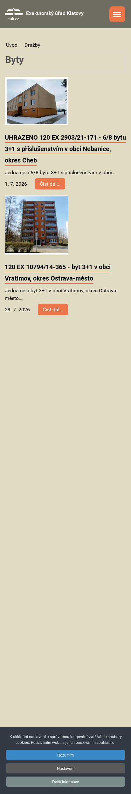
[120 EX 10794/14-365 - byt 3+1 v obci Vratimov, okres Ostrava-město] (36, 225)
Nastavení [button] (65, 768)
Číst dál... (50, 184)
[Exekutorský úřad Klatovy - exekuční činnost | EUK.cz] (14, 14)
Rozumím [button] (65, 755)
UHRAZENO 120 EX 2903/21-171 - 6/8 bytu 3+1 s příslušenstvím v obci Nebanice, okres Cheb (65, 149)
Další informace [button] (65, 781)
